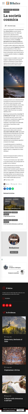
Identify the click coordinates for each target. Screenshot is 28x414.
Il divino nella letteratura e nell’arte (13, 224)
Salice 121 (6, 11)
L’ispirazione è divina (9, 216)
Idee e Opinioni (8, 199)
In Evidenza (15, 199)
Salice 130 (7, 201)
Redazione (7, 184)
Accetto (20, 410)
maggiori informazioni (10, 410)
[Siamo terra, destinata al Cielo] (14, 203)
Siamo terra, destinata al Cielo (13, 208)
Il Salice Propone (7, 9)
